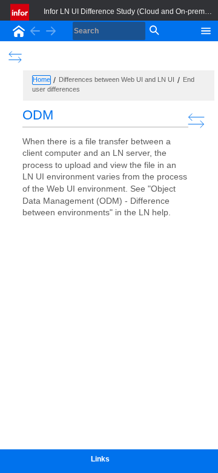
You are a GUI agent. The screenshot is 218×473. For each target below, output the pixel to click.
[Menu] (206, 30)
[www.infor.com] (20, 12)
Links (100, 459)
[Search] (153, 31)
